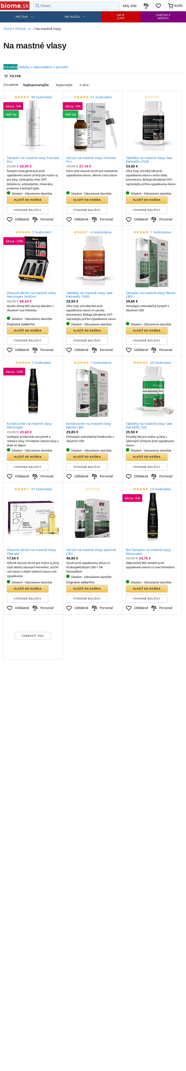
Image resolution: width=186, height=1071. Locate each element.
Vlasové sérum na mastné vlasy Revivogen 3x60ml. (31, 294)
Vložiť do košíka (28, 199)
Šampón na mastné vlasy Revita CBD (150, 294)
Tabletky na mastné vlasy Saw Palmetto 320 (149, 425)
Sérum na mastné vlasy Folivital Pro (91, 159)
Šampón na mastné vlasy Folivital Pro (33, 159)
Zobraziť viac (33, 635)
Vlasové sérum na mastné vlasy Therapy (31, 551)
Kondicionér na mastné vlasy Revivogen (29, 425)
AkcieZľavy (121, 16)
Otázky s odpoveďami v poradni (43, 67)
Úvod (7, 28)
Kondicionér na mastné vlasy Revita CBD (88, 425)
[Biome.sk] (14, 5)
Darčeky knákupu (163, 16)
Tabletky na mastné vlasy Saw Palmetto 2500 (149, 159)
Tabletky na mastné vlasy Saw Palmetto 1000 (89, 294)
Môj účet (130, 5)
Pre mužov (72, 17)
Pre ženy (22, 17)
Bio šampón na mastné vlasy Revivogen (148, 551)
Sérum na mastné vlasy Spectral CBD (91, 551)
